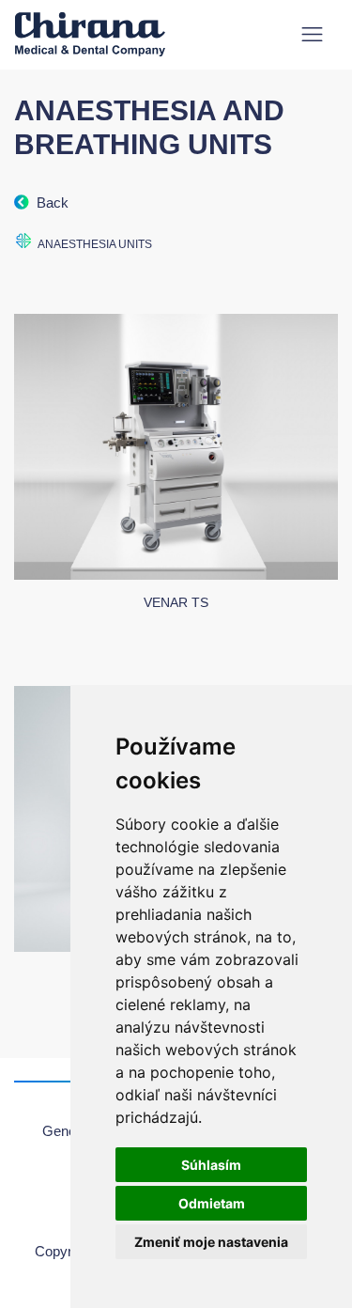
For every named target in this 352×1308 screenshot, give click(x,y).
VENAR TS (176, 602)
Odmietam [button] (211, 1203)
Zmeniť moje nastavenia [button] (211, 1242)
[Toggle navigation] (312, 34)
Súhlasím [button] (211, 1165)
